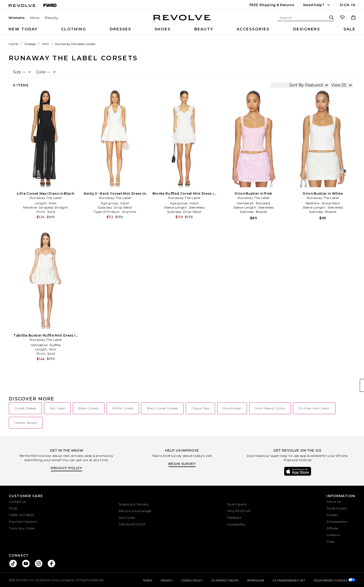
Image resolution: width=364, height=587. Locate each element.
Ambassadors (336, 522)
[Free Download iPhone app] (298, 475)
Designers (306, 29)
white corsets (123, 408)
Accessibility (236, 524)
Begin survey (182, 464)
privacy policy (66, 468)
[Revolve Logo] (182, 20)
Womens (17, 18)
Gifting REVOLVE (132, 524)
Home (13, 44)
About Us (333, 502)
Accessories (253, 29)
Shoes (163, 29)
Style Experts (237, 504)
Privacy (167, 580)
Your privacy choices (331, 580)
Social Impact (336, 508)
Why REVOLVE (239, 511)
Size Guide (127, 518)
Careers (332, 515)
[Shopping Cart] (353, 18)
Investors (333, 535)
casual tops (200, 408)
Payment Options (23, 522)
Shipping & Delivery (134, 504)
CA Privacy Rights (224, 580)
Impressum (255, 580)
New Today (23, 29)
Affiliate (332, 528)
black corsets (88, 408)
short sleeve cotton (270, 408)
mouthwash (232, 408)
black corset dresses (162, 408)
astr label (57, 408)
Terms (147, 580)
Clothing (73, 29)
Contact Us (17, 502)
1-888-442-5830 (21, 515)
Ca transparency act (289, 580)
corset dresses (25, 408)
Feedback (234, 518)
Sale (349, 29)
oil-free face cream (314, 408)
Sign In (347, 5)
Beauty (51, 18)
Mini (45, 44)
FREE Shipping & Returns (271, 5)
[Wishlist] (342, 18)
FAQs (13, 508)
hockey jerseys (25, 423)
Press (330, 542)
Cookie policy (192, 580)
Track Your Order (22, 528)
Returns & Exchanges (135, 511)
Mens (35, 18)
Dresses (120, 29)
